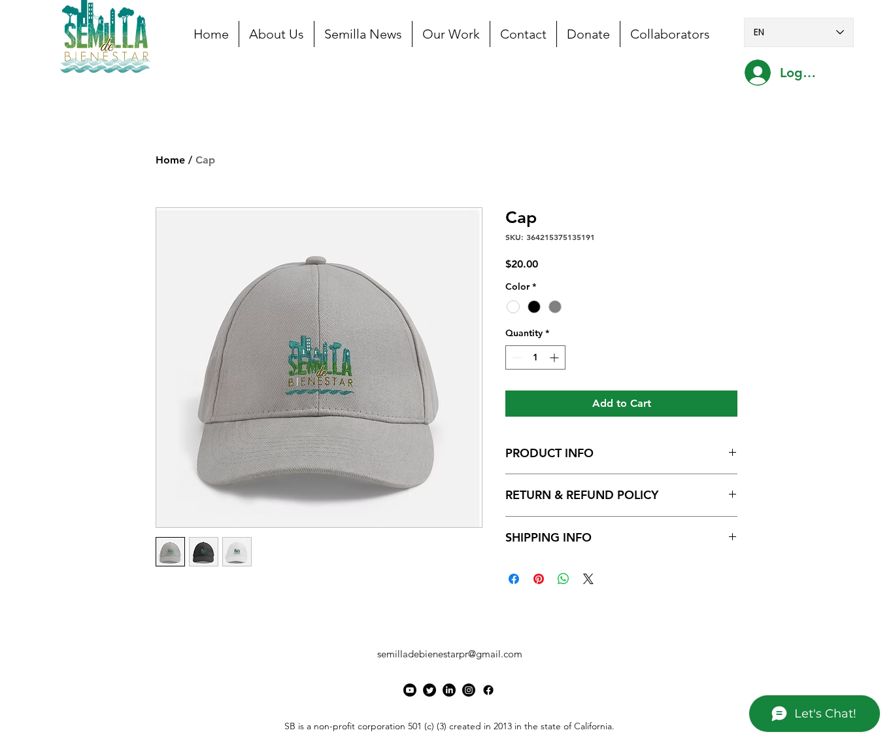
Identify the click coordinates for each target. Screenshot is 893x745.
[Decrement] (515, 357)
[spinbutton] (535, 357)
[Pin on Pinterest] (539, 579)
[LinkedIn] (449, 690)
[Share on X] (588, 579)
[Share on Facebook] (514, 579)
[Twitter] (429, 690)
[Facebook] (488, 690)
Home (170, 160)
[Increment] (555, 357)
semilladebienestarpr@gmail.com (449, 654)
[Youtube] (409, 690)
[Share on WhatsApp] (563, 579)
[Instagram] (468, 690)
